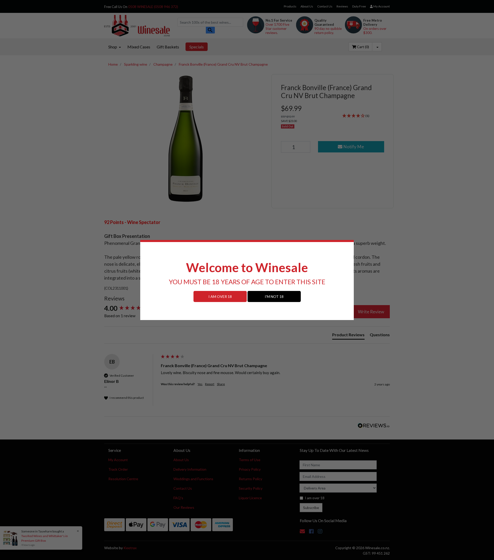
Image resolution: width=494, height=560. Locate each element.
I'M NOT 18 (274, 296)
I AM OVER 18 (220, 296)
